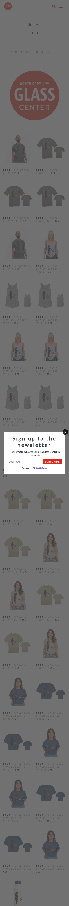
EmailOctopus (41, 468)
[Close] (65, 432)
